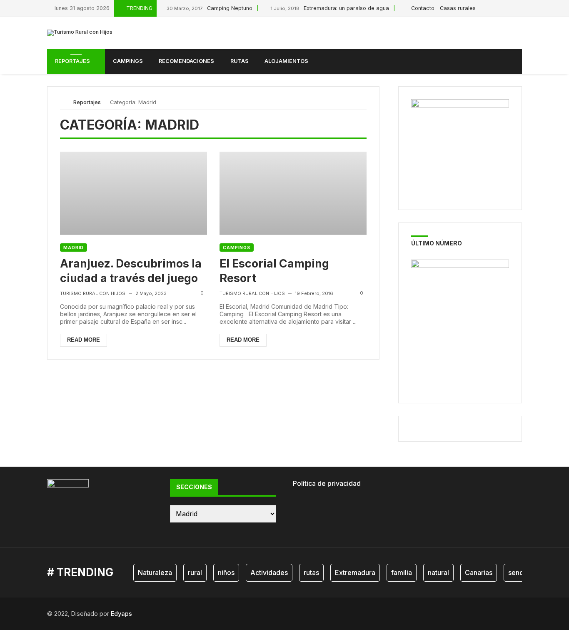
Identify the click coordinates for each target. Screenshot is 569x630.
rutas (311, 572)
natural (438, 572)
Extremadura (355, 572)
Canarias (478, 572)
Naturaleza (155, 572)
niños (226, 572)
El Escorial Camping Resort (274, 271)
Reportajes (87, 102)
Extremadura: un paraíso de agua (329, 8)
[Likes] (491, 8)
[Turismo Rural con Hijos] (79, 33)
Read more (83, 340)
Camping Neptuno (209, 8)
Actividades (269, 572)
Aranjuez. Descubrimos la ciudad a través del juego (131, 271)
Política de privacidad (327, 483)
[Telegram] (520, 8)
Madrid (73, 247)
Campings (236, 247)
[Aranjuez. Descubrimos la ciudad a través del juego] (133, 193)
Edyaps (121, 613)
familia (401, 572)
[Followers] (501, 8)
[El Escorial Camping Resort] (293, 193)
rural (195, 572)
